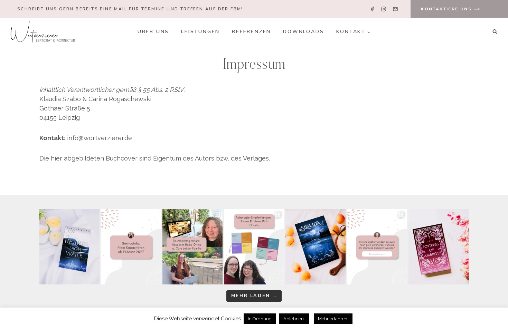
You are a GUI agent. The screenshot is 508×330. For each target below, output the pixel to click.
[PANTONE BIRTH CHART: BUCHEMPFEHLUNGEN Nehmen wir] (254, 246)
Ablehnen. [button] (294, 318)
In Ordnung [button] (260, 318)
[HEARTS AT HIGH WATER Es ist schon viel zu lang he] (69, 246)
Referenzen (251, 31)
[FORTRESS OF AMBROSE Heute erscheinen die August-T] (438, 246)
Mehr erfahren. (333, 318)
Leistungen (200, 31)
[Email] (395, 9)
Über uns (153, 31)
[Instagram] (384, 9)
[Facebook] (372, 9)
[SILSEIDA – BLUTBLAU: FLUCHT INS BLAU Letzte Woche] (315, 246)
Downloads (303, 31)
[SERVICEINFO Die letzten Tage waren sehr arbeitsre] (131, 246)
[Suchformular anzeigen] (495, 32)
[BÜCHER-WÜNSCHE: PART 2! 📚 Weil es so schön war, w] (377, 246)
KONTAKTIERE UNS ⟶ (450, 9)
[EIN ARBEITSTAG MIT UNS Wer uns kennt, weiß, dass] (192, 246)
